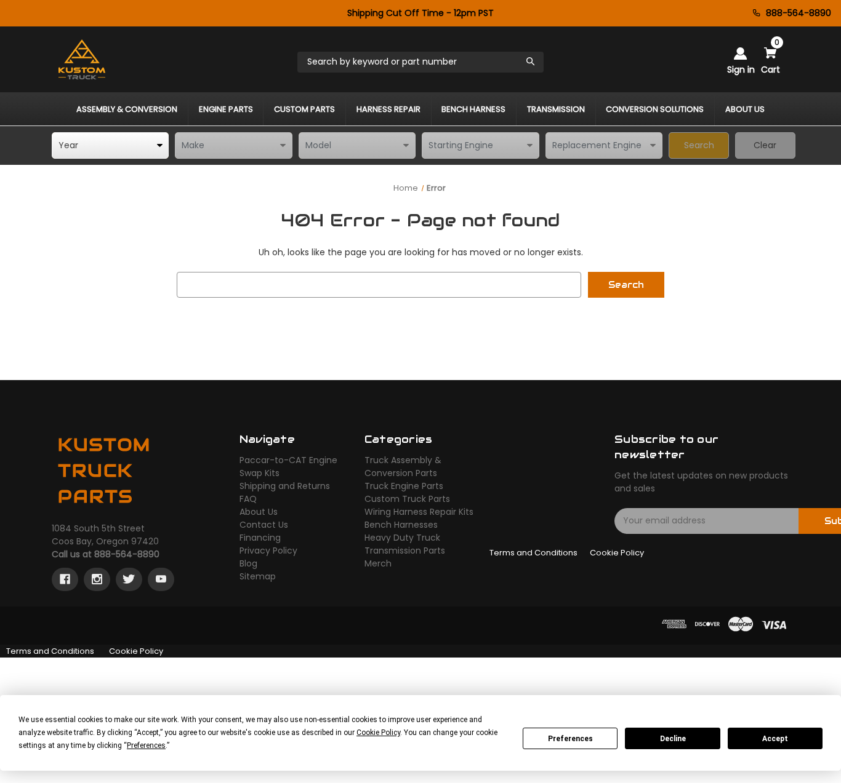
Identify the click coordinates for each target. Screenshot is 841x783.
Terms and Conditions (533, 552)
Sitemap (257, 576)
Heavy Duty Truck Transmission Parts (404, 544)
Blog (248, 563)
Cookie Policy (617, 552)
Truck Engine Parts (403, 486)
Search (699, 145)
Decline (673, 738)
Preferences (570, 738)
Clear (765, 145)
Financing (260, 537)
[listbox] (110, 145)
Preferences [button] (146, 745)
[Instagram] (97, 579)
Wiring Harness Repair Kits (418, 512)
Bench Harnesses (401, 525)
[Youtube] (161, 579)
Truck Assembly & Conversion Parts (402, 466)
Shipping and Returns (284, 486)
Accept (775, 738)
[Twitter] (129, 579)
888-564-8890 (798, 13)
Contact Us (263, 525)
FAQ (248, 499)
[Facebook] (64, 579)
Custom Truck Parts (407, 499)
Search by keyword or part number (382, 61)
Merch (378, 563)
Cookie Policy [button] (378, 732)
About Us (258, 512)
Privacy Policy (268, 550)
